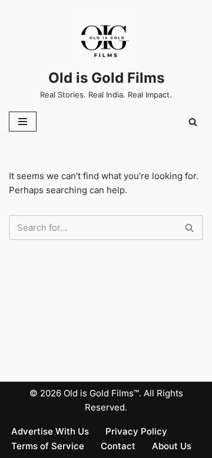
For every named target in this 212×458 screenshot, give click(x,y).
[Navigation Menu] (23, 122)
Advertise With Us (50, 431)
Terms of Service (47, 446)
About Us (171, 446)
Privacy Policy (136, 431)
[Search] (192, 121)
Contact (118, 446)
